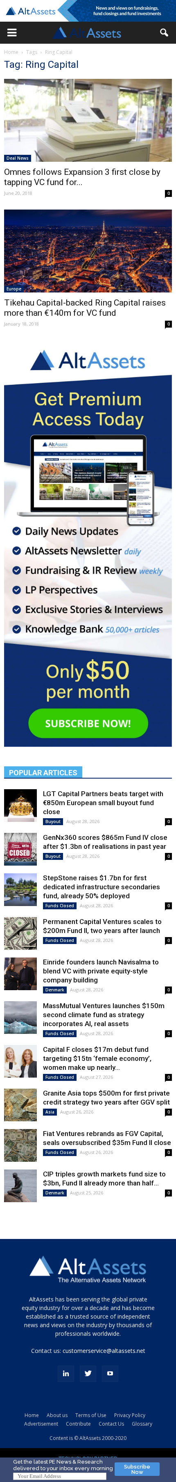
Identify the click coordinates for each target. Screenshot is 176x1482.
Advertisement (41, 1423)
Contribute (78, 1423)
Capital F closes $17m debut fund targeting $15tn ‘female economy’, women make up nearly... (97, 1058)
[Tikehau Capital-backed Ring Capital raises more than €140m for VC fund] (88, 251)
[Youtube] (110, 1374)
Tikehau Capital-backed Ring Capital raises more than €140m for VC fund (85, 308)
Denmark (54, 990)
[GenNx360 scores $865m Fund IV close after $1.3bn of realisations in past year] (20, 849)
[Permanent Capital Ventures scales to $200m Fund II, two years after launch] (20, 933)
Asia (49, 1112)
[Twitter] (88, 1374)
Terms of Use (90, 1415)
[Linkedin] (66, 1374)
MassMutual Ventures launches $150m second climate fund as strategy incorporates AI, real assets (104, 1015)
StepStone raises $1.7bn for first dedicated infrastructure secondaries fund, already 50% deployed (101, 887)
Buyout (53, 821)
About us (57, 1415)
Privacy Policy (129, 1415)
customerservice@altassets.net (104, 1351)
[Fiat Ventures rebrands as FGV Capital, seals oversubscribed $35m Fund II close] (20, 1145)
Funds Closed (59, 905)
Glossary (142, 1423)
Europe (14, 289)
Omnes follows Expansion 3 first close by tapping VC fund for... (82, 177)
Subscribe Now (137, 1469)
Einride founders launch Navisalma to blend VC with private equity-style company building (101, 971)
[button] (12, 33)
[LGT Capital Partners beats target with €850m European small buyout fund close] (20, 805)
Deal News (18, 158)
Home (11, 52)
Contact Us (111, 1423)
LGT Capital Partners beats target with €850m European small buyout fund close (103, 803)
